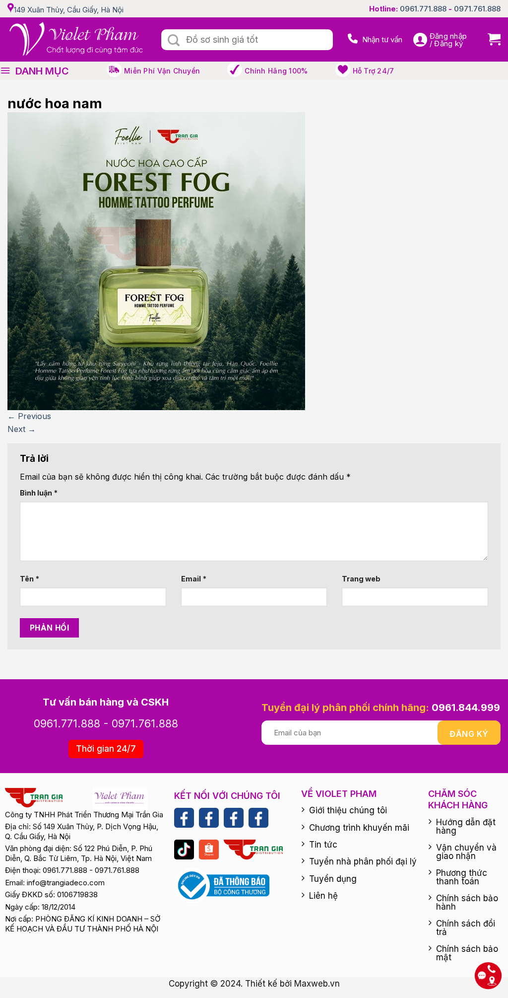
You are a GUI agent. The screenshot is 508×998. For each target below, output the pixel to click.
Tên (29, 578)
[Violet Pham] (76, 39)
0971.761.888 (477, 8)
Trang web (361, 578)
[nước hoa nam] (156, 261)
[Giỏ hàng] (490, 39)
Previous (29, 416)
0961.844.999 (466, 707)
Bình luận (39, 493)
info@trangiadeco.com (66, 882)
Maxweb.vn (317, 984)
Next (21, 429)
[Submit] (173, 40)
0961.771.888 (423, 8)
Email (193, 578)
